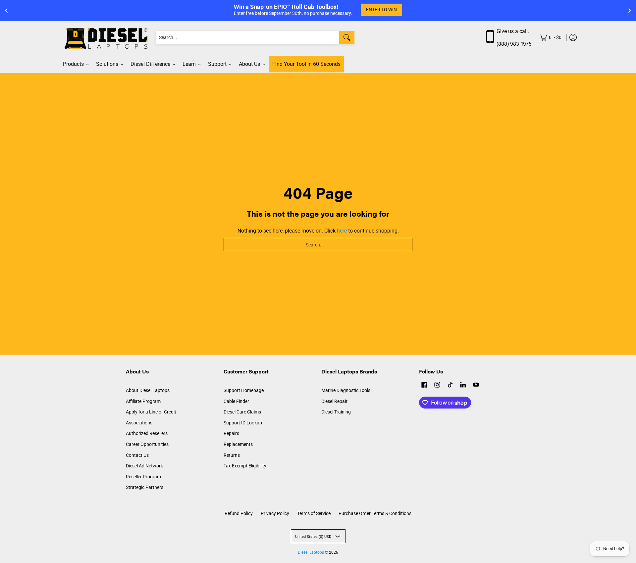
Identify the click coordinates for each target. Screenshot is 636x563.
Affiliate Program (143, 401)
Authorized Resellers (147, 433)
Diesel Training (336, 411)
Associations (139, 422)
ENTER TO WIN (381, 9)
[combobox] (247, 37)
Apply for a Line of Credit (151, 411)
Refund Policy (239, 513)
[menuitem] (550, 37)
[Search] (346, 37)
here (342, 231)
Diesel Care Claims (242, 411)
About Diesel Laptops (148, 390)
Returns (232, 455)
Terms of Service (314, 513)
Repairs (231, 433)
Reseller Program (143, 476)
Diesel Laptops (311, 552)
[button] (424, 385)
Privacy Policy (275, 513)
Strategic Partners (144, 487)
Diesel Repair (334, 401)
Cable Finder (236, 401)
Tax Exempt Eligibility (245, 465)
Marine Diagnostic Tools (345, 390)
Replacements (238, 444)
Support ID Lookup (243, 422)
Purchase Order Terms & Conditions (375, 513)
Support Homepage (244, 390)
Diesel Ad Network (144, 465)
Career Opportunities (147, 444)
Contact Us (137, 455)
